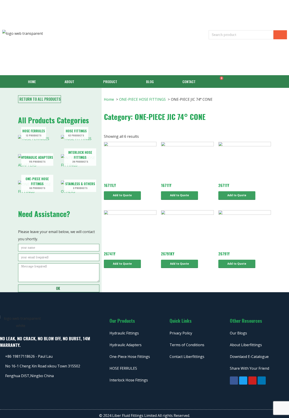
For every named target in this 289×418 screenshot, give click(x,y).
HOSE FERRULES (123, 368)
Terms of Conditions (187, 344)
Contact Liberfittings (187, 356)
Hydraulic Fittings (124, 333)
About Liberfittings (246, 344)
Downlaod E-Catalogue (249, 356)
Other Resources (246, 320)
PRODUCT (110, 81)
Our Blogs (238, 333)
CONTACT (189, 81)
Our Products (122, 320)
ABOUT (69, 81)
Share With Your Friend (249, 368)
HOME (32, 81)
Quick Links (181, 320)
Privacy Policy (181, 333)
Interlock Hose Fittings (129, 380)
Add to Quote (122, 195)
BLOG (150, 81)
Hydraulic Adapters (126, 344)
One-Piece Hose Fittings (130, 356)
